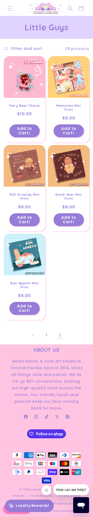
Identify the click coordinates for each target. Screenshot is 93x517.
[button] (9, 8)
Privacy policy (69, 496)
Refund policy (41, 496)
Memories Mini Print (68, 108)
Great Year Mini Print (68, 196)
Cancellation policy (69, 511)
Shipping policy (66, 503)
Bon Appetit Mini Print (24, 285)
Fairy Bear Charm (24, 106)
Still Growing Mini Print (24, 196)
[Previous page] (33, 335)
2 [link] (60, 335)
